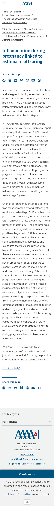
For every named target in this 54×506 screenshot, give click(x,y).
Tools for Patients (11, 11)
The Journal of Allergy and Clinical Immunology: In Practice (20, 21)
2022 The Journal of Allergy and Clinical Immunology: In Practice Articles (22, 31)
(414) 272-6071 (27, 454)
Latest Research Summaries (16, 15)
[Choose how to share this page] (39, 80)
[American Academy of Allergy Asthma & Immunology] (27, 4)
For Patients (9, 421)
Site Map (40, 463)
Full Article (9, 368)
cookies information (17, 494)
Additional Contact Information (27, 459)
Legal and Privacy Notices (21, 463)
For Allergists (10, 414)
